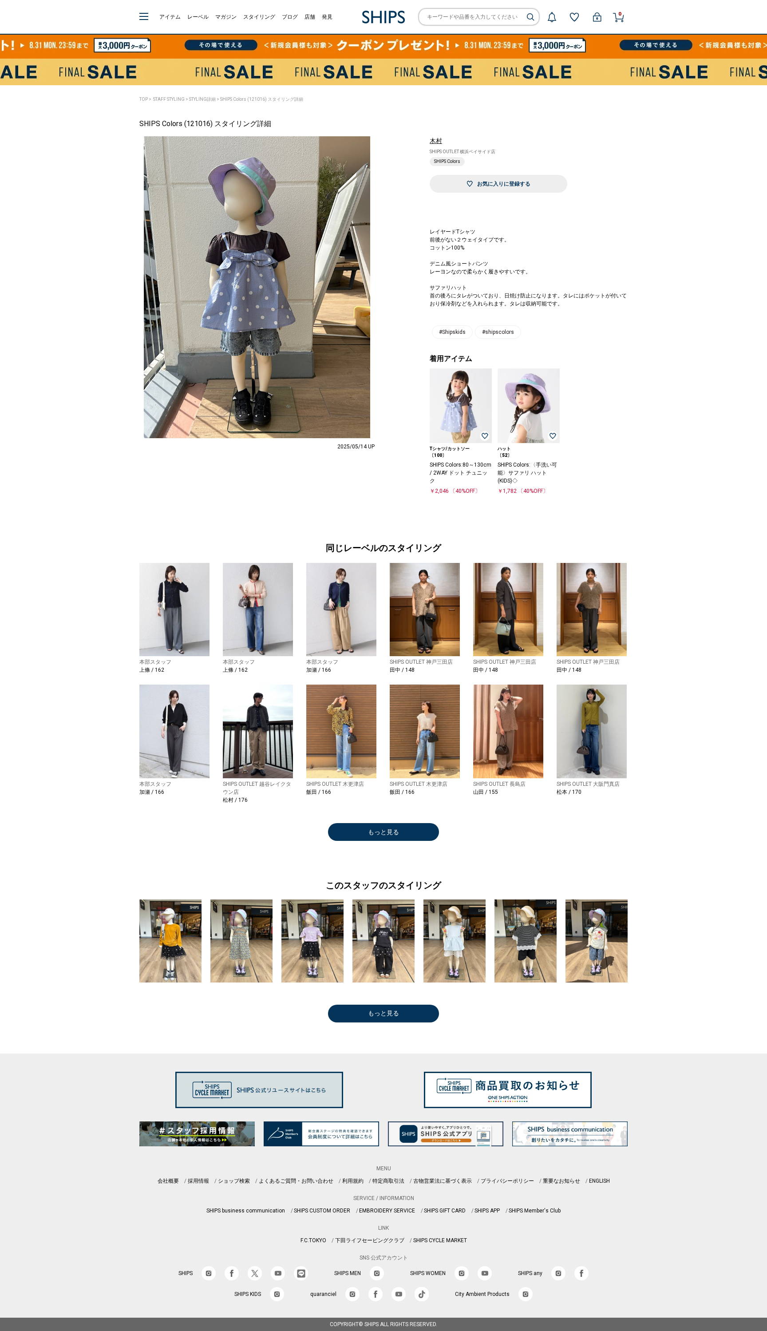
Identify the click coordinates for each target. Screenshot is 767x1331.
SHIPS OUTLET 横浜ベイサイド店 (462, 151)
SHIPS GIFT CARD (445, 1211)
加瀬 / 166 (318, 670)
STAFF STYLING (169, 99)
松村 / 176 (235, 800)
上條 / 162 (151, 670)
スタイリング (259, 17)
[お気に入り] (574, 17)
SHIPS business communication (245, 1211)
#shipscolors (498, 332)
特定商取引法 (388, 1181)
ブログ (290, 17)
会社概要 (168, 1181)
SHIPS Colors (447, 161)
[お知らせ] (551, 17)
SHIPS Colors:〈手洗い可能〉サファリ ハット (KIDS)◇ (527, 473)
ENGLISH (599, 1181)
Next (388, 297)
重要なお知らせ (561, 1181)
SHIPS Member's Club (535, 1211)
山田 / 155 (485, 792)
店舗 (309, 17)
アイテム (170, 17)
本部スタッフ (155, 662)
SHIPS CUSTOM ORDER (322, 1211)
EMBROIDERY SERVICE (387, 1211)
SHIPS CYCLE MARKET (440, 1240)
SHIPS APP (487, 1211)
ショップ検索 (234, 1181)
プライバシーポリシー (507, 1181)
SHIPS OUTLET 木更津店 (335, 784)
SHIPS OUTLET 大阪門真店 (588, 784)
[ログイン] (597, 17)
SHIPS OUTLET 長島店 (499, 784)
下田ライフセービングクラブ (369, 1240)
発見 (327, 17)
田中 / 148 (402, 670)
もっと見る (383, 832)
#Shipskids (452, 332)
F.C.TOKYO (313, 1240)
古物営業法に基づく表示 (442, 1181)
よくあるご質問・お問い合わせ (296, 1181)
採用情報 (198, 1181)
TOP (143, 99)
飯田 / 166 (318, 792)
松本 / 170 (569, 792)
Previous (126, 297)
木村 (436, 140)
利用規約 (353, 1181)
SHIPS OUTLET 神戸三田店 (421, 662)
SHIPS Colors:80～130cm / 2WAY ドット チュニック (460, 473)
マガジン (226, 17)
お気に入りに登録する (503, 184)
